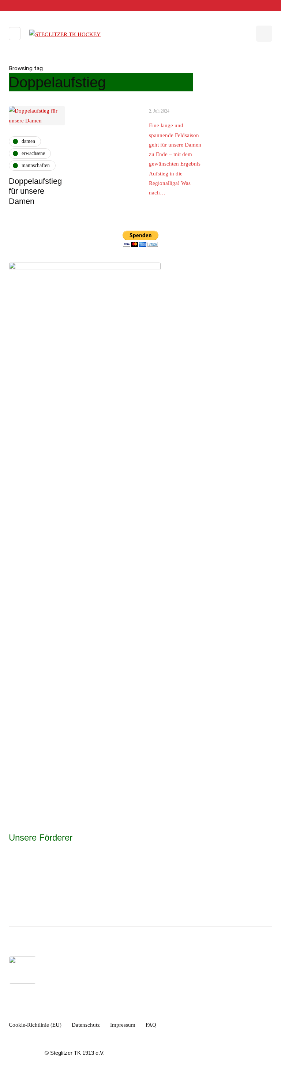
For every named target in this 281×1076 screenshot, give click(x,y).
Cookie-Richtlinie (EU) (35, 1025)
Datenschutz (86, 1025)
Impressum (122, 1025)
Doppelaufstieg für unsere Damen (35, 191)
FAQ (151, 1025)
